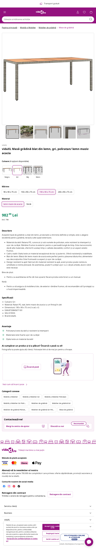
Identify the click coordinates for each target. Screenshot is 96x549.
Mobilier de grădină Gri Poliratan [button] (43, 410)
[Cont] (78, 12)
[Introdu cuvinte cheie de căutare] (90, 19)
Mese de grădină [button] (66, 410)
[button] (7, 173)
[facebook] (4, 486)
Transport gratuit (51, 3)
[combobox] (48, 19)
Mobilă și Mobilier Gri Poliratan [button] (16, 403)
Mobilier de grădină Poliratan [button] (15, 410)
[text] (10, 215)
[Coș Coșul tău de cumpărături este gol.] (91, 12)
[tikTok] (19, 486)
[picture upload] (61, 366)
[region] (31, 533)
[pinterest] (14, 486)
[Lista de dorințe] (84, 12)
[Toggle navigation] (4, 12)
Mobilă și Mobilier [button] (11, 397)
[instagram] (9, 486)
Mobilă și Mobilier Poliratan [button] (55, 397)
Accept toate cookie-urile (53, 527)
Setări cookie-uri (52, 539)
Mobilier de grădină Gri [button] (61, 403)
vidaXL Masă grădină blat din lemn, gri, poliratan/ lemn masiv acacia (45, 151)
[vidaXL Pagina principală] (40, 12)
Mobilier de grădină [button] (39, 403)
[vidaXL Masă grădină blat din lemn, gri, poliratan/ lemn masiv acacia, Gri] (48, 79)
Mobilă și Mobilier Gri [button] (31, 397)
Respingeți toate (52, 533)
